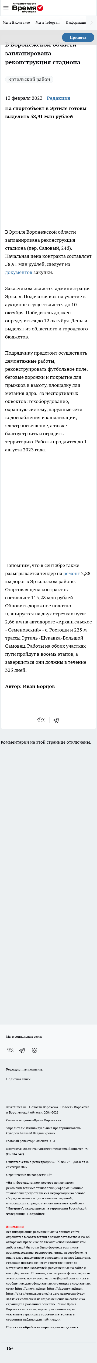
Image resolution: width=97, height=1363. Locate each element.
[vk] (41, 720)
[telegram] (58, 720)
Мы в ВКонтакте (16, 22)
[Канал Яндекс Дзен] (34, 1050)
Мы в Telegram (48, 22)
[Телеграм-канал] (22, 1050)
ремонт (71, 573)
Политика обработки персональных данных (42, 1327)
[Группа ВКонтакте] (10, 1050)
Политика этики (18, 1079)
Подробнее (35, 1214)
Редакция (59, 98)
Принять (78, 37)
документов (18, 272)
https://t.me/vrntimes (30, 1288)
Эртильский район (29, 79)
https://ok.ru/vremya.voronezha (29, 1293)
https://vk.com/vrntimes (64, 1288)
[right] (91, 23)
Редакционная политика (24, 1069)
